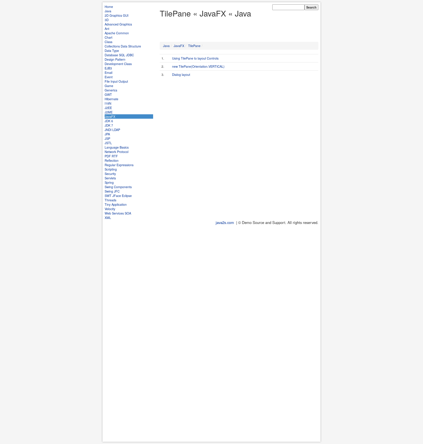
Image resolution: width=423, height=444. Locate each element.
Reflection (112, 160)
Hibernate (111, 99)
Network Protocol (116, 151)
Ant (107, 28)
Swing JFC (112, 191)
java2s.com (225, 222)
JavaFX (110, 116)
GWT (108, 94)
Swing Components (118, 187)
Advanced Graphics (118, 24)
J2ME (109, 112)
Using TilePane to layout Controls (195, 58)
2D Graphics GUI (116, 15)
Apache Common (117, 33)
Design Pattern (115, 59)
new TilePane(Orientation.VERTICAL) (198, 66)
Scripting (111, 169)
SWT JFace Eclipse (118, 195)
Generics (111, 90)
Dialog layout (181, 74)
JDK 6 (109, 121)
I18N (108, 103)
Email (108, 72)
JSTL (108, 143)
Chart (108, 37)
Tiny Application (116, 204)
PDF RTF (111, 156)
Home (109, 6)
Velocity (110, 209)
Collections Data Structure (123, 46)
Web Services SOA (118, 213)
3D (107, 20)
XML (108, 217)
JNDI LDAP (112, 129)
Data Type (112, 50)
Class (108, 42)
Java (108, 11)
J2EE (108, 108)
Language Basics (117, 147)
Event (109, 77)
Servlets (110, 178)
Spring (109, 182)
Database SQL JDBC (119, 55)
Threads (110, 200)
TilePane (194, 46)
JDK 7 (109, 125)
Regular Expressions (119, 165)
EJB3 (108, 68)
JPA (107, 134)
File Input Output (116, 81)
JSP (107, 138)
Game (109, 86)
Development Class (118, 64)
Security (110, 173)
